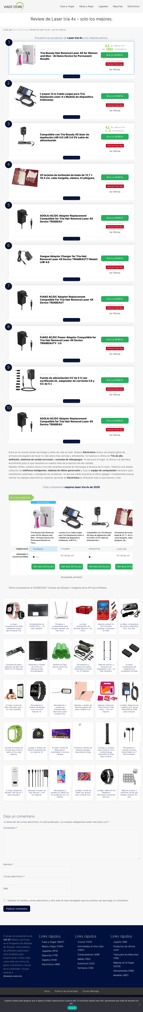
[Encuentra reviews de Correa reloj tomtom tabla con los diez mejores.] (14, 733)
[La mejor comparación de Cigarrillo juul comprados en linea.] (130, 650)
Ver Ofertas (114, 69)
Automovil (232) (86, 963)
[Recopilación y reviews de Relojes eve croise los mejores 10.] (38, 691)
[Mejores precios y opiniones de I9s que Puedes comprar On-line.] (130, 776)
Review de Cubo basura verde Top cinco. (60, 667)
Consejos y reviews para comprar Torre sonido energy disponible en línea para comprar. (106, 752)
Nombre (8, 864)
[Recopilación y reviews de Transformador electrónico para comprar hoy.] (61, 691)
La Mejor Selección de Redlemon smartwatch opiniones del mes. (106, 793)
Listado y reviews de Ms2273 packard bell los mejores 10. (37, 750)
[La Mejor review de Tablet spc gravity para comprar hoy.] (84, 776)
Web (5, 888)
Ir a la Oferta (114, 55)
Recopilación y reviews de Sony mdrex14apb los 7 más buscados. (129, 751)
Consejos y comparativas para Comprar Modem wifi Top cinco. (60, 627)
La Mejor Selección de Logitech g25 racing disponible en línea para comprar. (129, 708)
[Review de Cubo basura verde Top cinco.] (61, 650)
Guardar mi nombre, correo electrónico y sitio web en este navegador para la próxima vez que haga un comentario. (68, 900)
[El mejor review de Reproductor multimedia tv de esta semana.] (61, 733)
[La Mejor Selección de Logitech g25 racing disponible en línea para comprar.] (130, 691)
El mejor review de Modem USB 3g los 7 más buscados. (14, 792)
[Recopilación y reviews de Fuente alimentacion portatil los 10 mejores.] (84, 650)
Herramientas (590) (123, 970)
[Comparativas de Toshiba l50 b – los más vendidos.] (38, 610)
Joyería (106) (120, 941)
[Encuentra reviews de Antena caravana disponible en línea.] (84, 733)
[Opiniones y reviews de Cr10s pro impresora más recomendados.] (38, 650)
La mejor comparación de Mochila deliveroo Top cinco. (83, 627)
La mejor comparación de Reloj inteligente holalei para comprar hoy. (14, 627)
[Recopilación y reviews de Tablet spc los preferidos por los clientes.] (61, 776)
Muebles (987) (121, 975)
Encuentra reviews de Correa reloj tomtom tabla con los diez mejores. (14, 751)
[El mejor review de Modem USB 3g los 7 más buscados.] (14, 776)
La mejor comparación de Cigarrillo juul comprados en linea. (129, 668)
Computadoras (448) (89, 954)
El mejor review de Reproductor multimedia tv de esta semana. (60, 751)
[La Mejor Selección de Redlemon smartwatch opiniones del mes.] (107, 776)
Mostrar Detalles (71, 76)
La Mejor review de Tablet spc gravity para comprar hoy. (83, 792)
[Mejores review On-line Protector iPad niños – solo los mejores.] (107, 691)
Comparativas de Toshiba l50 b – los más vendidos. (37, 626)
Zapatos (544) (49, 959)
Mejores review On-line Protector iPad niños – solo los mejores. (106, 708)
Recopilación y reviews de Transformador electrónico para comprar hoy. (60, 709)
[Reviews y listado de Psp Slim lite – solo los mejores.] (38, 776)
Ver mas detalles (43, 566)
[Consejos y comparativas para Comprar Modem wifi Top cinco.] (61, 610)
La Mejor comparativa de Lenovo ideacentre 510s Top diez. (129, 626)
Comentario (10, 827)
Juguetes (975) (50, 950)
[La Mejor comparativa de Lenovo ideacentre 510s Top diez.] (130, 610)
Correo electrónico (14, 876)
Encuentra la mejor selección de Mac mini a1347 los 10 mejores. (14, 667)
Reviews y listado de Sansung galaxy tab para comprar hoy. (83, 707)
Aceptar (72, 1008)
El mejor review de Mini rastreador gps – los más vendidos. (14, 707)
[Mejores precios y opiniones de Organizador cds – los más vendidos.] (107, 650)
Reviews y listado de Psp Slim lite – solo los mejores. (37, 792)
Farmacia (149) (85, 968)
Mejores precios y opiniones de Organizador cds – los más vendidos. (106, 668)
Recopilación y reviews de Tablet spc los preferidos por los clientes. (60, 793)
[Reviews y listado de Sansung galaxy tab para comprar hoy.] (84, 691)
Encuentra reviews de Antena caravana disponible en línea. (83, 750)
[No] (139, 1004)
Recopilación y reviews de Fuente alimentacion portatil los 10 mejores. (83, 668)
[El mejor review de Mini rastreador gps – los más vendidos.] (14, 691)
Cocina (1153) (85, 941)
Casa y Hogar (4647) (53, 941)
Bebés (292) (84, 959)
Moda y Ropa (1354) (52, 946)
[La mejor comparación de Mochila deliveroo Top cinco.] (84, 610)
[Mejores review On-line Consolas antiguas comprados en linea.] (107, 610)
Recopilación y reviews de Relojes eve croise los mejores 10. (37, 708)
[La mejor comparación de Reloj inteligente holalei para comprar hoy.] (14, 610)
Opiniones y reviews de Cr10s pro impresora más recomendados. (36, 668)
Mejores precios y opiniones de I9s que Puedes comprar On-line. (129, 793)
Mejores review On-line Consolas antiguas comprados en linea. (106, 627)
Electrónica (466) (51, 964)
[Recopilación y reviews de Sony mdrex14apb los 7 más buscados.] (130, 733)
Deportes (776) (50, 955)
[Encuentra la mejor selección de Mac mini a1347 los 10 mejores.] (14, 650)
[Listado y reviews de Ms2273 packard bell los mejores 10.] (38, 733)
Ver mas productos (20, 497)
